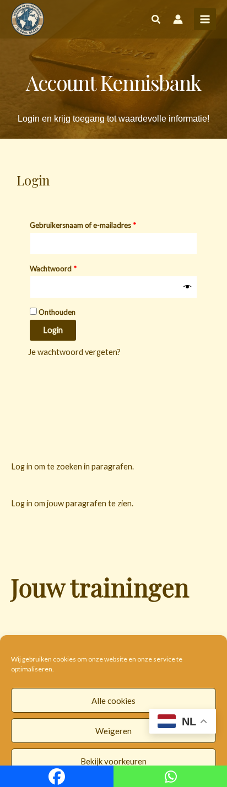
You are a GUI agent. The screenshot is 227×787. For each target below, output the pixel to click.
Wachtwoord (64, 267)
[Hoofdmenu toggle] (205, 19)
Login (53, 330)
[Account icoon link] (178, 19)
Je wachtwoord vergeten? (74, 352)
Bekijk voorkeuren (113, 761)
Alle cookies (113, 701)
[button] (156, 20)
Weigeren (113, 731)
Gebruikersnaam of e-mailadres (94, 223)
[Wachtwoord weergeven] (187, 287)
